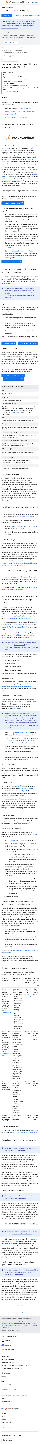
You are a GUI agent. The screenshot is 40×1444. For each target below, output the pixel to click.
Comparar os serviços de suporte (24, 517)
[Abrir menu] (3, 2)
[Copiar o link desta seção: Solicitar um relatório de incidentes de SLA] (3, 1226)
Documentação (8, 50)
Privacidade (17, 1435)
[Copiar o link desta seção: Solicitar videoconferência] (26, 1191)
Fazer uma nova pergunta (11, 262)
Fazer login (34, 2)
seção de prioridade (14, 412)
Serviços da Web (6, 1385)
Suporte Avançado (18, 288)
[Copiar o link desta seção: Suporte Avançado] (19, 540)
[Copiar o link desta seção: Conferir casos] (14, 782)
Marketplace (18, 725)
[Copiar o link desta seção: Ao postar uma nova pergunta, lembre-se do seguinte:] (10, 211)
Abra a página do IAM (12, 840)
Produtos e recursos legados (9, 28)
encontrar (23, 635)
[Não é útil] (13, 56)
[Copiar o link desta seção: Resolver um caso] (16, 815)
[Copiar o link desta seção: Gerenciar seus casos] (22, 765)
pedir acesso (17, 708)
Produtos (13, 48)
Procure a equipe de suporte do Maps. (17, 117)
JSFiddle (8, 248)
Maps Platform (21, 2)
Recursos (24, 52)
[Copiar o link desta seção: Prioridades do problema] (21, 474)
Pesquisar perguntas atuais (11, 203)
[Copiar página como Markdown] (24, 67)
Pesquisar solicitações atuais (12, 376)
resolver (29, 635)
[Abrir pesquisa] (28, 2)
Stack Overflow (25, 108)
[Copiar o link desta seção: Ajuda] (9, 98)
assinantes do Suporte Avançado (22, 1234)
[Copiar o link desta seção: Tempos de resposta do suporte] (31, 968)
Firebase (4, 1419)
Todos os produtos (6, 1428)
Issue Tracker (9, 114)
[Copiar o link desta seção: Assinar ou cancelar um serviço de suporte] (3, 573)
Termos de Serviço (6, 1401)
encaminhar (5, 637)
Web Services (7, 8)
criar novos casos (11, 635)
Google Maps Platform (24, 48)
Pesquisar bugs (8, 343)
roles (36, 834)
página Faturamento (17, 720)
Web (2, 1382)
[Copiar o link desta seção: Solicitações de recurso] (20, 349)
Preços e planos (6, 1393)
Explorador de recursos (8, 1362)
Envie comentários (10, 60)
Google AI (4, 1425)
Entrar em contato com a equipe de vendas (14, 1396)
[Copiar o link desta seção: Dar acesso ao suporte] (23, 828)
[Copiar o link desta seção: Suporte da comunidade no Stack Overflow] (13, 128)
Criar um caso (20, 733)
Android (3, 1376)
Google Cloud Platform (8, 1422)
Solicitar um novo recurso (12, 379)
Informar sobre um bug (27, 343)
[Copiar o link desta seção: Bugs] (7, 304)
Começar (7, 15)
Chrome (3, 1416)
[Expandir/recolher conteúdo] (12, 72)
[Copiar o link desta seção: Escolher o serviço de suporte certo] (3, 510)
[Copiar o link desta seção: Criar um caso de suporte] (25, 696)
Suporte (3, 1398)
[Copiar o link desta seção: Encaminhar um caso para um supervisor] (3, 1143)
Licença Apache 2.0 (7, 1323)
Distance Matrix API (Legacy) (16, 10)
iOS (2, 1379)
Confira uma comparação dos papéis (19, 686)
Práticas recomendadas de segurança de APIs (15, 1365)
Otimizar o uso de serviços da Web (11, 1368)
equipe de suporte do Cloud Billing (20, 618)
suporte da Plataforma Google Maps (23, 526)
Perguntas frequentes (8, 1359)
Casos (17, 786)
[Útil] (10, 56)
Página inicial (4, 48)
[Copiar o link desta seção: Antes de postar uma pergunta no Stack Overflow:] (3, 193)
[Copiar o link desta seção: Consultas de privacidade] (21, 1127)
